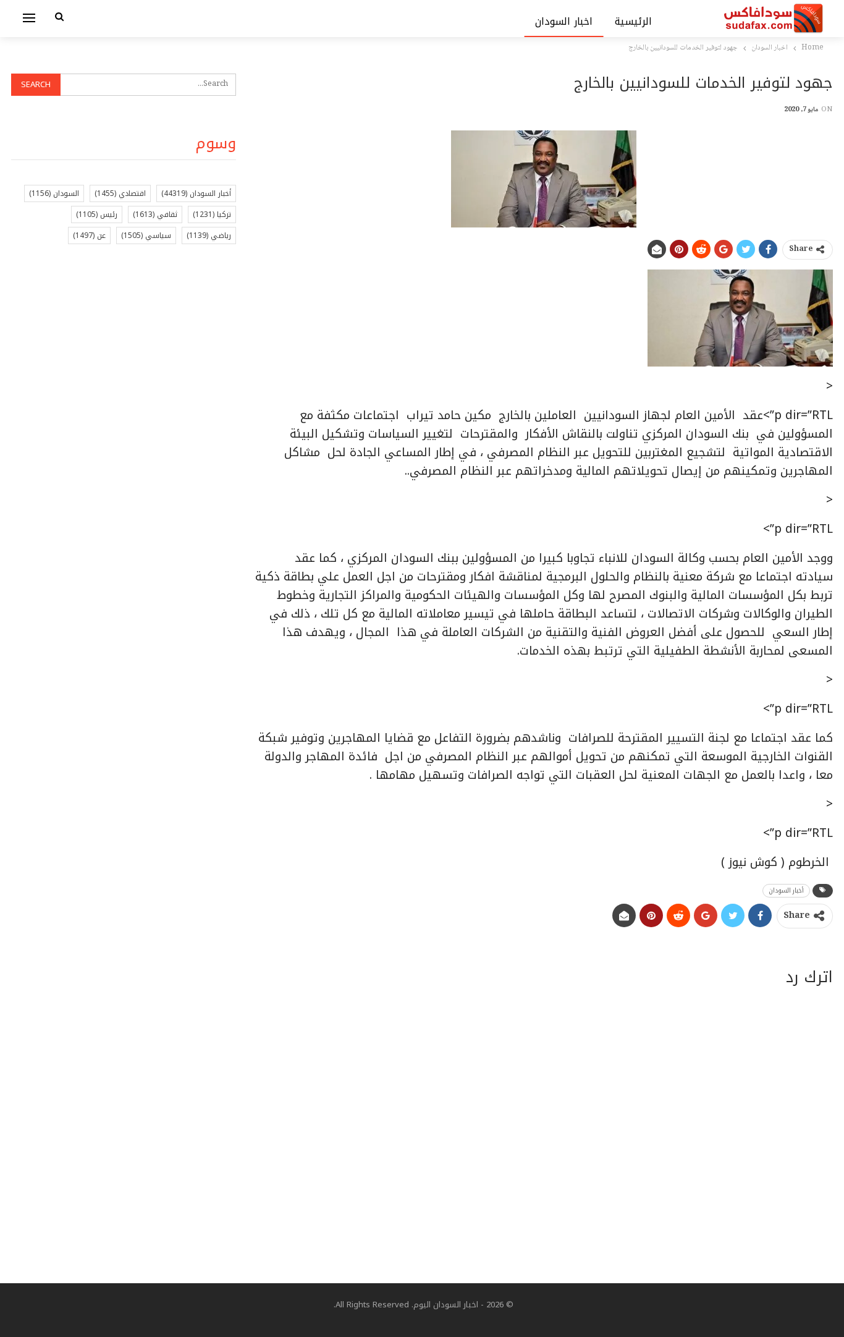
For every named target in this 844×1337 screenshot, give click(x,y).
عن (89, 235)
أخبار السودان (786, 890)
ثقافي (155, 214)
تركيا (212, 214)
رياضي (209, 235)
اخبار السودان (564, 21)
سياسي (146, 235)
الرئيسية (633, 21)
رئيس (96, 214)
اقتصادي (120, 193)
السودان (54, 193)
